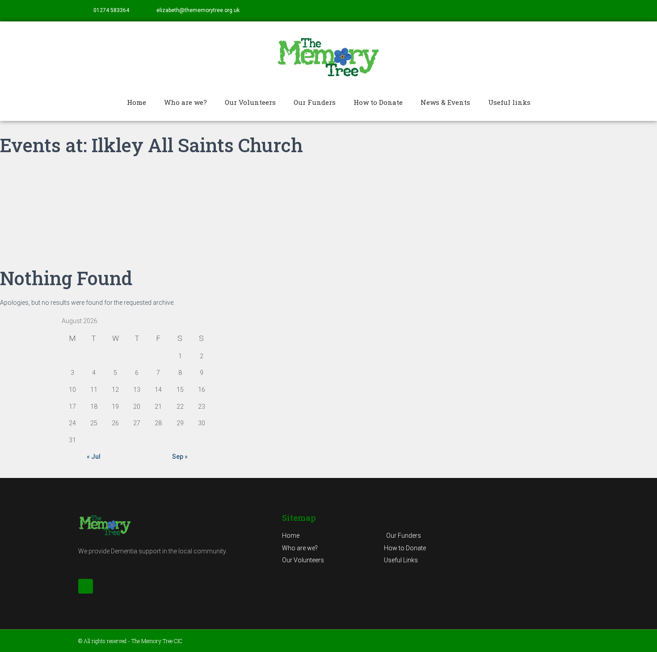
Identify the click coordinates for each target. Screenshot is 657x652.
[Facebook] (572, 10)
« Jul (94, 456)
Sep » (180, 456)
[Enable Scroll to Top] (639, 634)
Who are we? (185, 102)
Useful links (509, 102)
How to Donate (378, 102)
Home (136, 102)
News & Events (445, 102)
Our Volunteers (250, 102)
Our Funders (315, 102)
